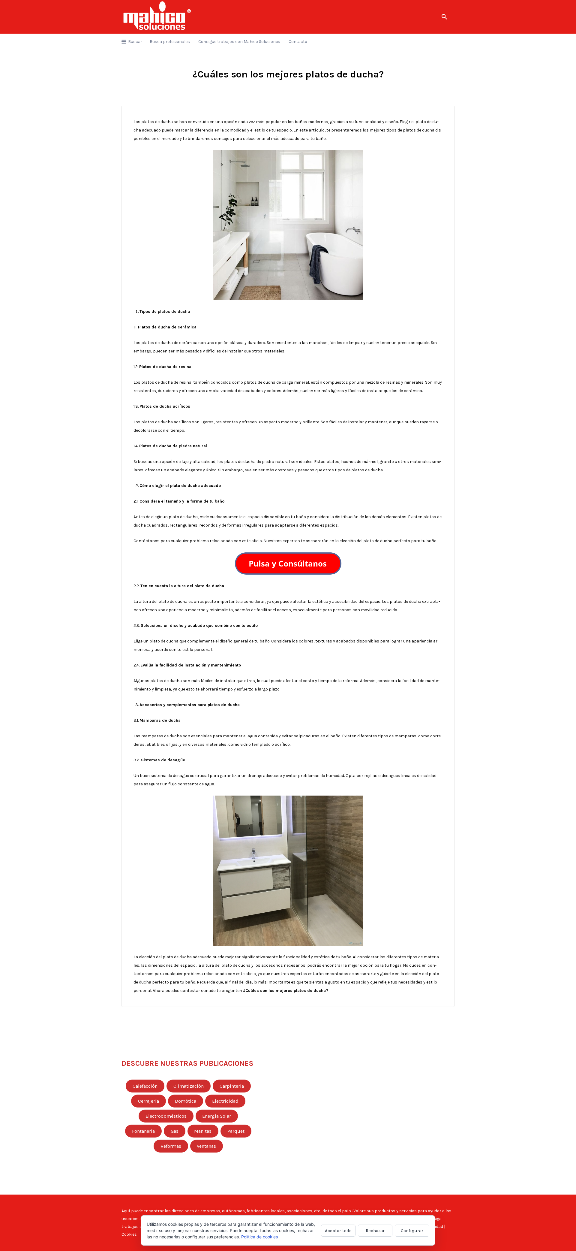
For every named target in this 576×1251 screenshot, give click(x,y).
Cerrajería (148, 1101)
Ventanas (206, 1146)
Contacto (298, 41)
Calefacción (145, 1086)
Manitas (203, 1131)
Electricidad (225, 1101)
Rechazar (375, 1230)
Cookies (129, 1234)
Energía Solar (216, 1116)
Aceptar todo (338, 1230)
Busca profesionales (170, 41)
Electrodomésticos (166, 1116)
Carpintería (232, 1086)
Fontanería (143, 1131)
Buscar (135, 41)
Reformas (170, 1146)
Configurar (412, 1230)
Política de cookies (259, 1236)
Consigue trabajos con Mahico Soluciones (239, 41)
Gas (174, 1131)
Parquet (235, 1131)
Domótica (185, 1101)
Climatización (188, 1086)
